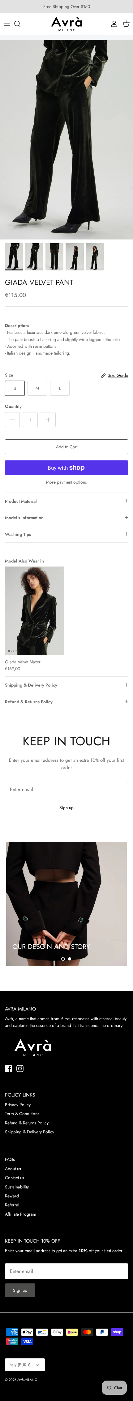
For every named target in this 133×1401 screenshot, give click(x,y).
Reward (12, 1196)
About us (13, 1169)
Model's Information (24, 518)
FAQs (10, 1159)
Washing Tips (18, 534)
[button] (63, 959)
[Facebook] (8, 1068)
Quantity (13, 406)
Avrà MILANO (27, 1379)
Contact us (14, 1178)
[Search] (20, 24)
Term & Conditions (22, 1113)
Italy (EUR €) (21, 1365)
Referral (12, 1205)
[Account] (112, 24)
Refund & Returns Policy (29, 702)
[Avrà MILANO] (66, 24)
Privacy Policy (18, 1104)
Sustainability (17, 1187)
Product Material (21, 501)
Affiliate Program (20, 1214)
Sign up (66, 807)
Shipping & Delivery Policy (31, 685)
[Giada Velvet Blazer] (34, 611)
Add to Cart (66, 447)
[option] (66, 139)
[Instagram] (20, 1068)
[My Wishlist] (99, 24)
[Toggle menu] (7, 24)
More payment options (66, 482)
